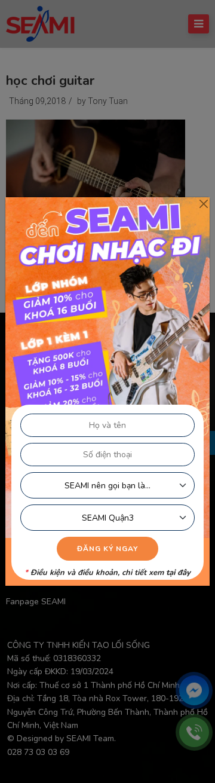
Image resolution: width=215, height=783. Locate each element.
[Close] (203, 203)
